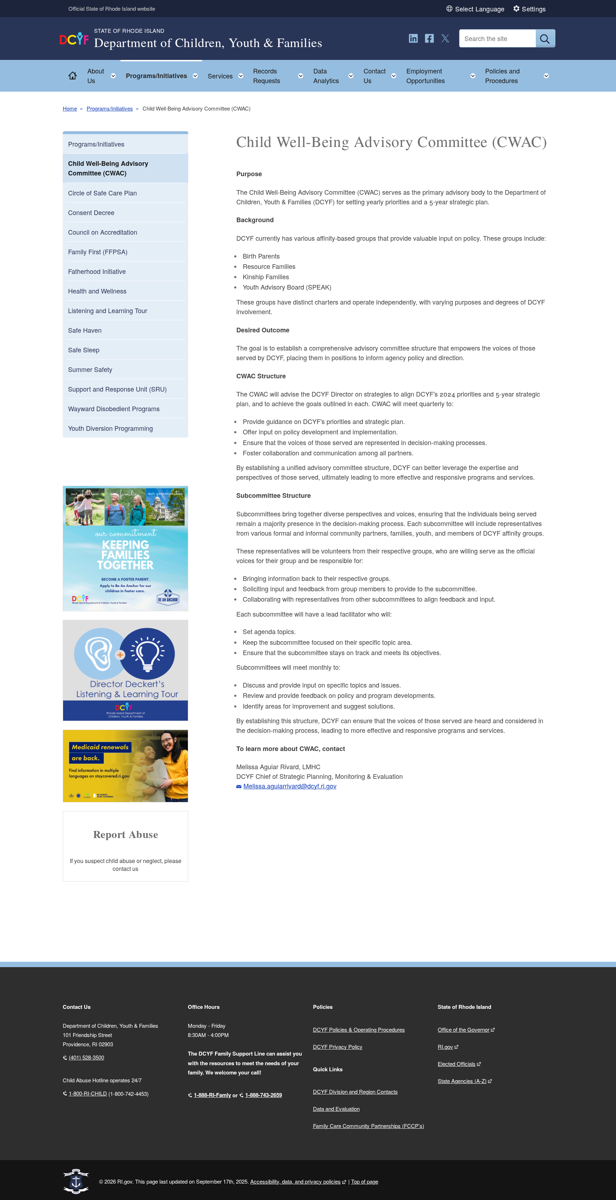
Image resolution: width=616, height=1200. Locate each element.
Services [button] (228, 74)
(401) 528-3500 (86, 1057)
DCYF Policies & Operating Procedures (359, 1029)
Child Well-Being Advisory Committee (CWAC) (108, 168)
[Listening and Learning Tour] (125, 670)
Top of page (364, 1181)
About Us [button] (103, 75)
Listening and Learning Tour (107, 310)
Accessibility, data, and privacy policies (295, 1181)
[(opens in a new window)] (413, 38)
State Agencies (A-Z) (462, 1080)
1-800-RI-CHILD (88, 1093)
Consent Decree (91, 212)
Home (70, 108)
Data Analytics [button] (335, 75)
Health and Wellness (97, 290)
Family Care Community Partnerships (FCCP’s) (368, 1125)
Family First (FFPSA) (98, 251)
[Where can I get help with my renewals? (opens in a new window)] (125, 766)
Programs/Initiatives (110, 108)
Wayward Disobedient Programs (114, 408)
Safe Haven (85, 330)
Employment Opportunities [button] (443, 75)
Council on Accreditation (102, 231)
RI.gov (445, 1046)
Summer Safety (90, 369)
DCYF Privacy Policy (338, 1046)
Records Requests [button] (280, 75)
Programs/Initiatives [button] (164, 74)
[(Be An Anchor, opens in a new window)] (125, 548)
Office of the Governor (463, 1029)
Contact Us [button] (382, 75)
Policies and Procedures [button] (519, 75)
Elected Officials (457, 1063)
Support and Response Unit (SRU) (117, 388)
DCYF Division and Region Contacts (355, 1091)
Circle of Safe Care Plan (102, 192)
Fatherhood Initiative (97, 271)
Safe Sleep (83, 349)
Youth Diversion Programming (110, 428)
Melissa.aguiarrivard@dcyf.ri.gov (290, 785)
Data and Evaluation (336, 1108)
